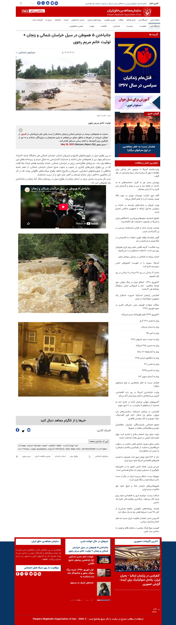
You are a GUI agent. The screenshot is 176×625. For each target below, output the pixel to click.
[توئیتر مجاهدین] (43, 3)
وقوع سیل (74, 456)
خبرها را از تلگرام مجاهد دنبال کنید (63, 420)
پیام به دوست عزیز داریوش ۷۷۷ (145, 339)
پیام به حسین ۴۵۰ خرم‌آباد (147, 345)
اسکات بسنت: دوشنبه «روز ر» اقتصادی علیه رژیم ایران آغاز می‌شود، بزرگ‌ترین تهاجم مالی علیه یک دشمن (137, 499)
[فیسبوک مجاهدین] (39, 3)
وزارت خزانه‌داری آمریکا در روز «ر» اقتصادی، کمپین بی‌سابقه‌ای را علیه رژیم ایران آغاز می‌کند (137, 394)
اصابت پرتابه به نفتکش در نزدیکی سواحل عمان (138, 257)
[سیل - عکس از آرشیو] (63, 83)
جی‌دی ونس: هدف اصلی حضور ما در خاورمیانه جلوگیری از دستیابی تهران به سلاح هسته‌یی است (137, 468)
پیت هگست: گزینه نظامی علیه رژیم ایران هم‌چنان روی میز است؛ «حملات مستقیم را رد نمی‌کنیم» (137, 249)
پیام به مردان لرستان (150, 327)
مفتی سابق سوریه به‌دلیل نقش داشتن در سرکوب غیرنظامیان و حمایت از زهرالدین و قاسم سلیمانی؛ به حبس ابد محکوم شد (137, 447)
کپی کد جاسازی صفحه (99, 441)
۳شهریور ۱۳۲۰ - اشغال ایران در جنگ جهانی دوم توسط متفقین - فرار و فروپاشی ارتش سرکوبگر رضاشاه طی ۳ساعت (137, 286)
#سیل (24, 134)
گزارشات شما (38, 20)
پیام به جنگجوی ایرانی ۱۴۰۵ (147, 358)
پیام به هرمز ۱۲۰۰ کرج (149, 321)
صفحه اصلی (154, 20)
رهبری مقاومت (109, 20)
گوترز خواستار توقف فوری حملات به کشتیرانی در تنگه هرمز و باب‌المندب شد (137, 239)
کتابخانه (58, 20)
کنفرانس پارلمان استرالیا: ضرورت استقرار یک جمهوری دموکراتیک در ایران (137, 297)
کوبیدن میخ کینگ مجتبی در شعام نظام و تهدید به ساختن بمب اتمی (137, 529)
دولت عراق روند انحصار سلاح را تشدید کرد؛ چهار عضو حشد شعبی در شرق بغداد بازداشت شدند (137, 436)
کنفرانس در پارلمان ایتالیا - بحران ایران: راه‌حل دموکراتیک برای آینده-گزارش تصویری (139, 580)
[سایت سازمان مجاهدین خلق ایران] (88, 11)
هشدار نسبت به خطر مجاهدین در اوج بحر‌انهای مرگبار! (137, 384)
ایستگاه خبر (142, 20)
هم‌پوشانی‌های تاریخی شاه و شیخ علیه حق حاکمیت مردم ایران (137, 487)
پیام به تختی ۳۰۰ (151, 364)
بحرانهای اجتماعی (27, 53)
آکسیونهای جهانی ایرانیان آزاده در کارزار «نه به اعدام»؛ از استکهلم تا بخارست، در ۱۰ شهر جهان (137, 403)
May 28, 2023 (67, 144)
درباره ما (49, 20)
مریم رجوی (26, 456)
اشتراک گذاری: (104, 431)
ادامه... (44, 559)
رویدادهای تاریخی (94, 20)
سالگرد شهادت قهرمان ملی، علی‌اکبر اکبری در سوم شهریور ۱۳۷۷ (137, 306)
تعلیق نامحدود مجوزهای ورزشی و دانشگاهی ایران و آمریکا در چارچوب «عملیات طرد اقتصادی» (137, 220)
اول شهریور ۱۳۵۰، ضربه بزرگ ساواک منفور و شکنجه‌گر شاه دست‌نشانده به (80, 573)
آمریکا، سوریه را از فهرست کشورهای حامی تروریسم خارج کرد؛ (137, 264)
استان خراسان (60, 456)
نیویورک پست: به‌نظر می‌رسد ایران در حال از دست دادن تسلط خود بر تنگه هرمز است (137, 478)
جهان (91, 26)
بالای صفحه (155, 609)
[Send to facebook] (17, 430)
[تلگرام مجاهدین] (52, 3)
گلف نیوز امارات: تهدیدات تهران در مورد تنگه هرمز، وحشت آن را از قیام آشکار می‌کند (137, 197)
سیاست (129, 26)
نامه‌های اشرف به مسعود (82, 583)
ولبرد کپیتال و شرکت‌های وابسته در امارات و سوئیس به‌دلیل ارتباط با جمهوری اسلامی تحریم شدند (137, 209)
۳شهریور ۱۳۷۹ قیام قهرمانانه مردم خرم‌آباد (140, 314)
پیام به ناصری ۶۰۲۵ (150, 370)
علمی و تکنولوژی (76, 26)
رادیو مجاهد (130, 20)
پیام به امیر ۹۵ (152, 333)
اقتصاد (103, 26)
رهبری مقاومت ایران (42, 456)
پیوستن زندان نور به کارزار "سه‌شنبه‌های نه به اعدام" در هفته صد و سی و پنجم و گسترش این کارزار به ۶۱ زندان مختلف (137, 186)
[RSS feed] (56, 3)
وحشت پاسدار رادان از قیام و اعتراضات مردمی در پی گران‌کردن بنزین (124, 3)
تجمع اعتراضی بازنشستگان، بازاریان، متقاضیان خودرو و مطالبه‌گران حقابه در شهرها (137, 426)
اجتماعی (116, 26)
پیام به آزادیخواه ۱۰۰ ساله (148, 352)
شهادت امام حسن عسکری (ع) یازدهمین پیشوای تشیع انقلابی (81, 560)
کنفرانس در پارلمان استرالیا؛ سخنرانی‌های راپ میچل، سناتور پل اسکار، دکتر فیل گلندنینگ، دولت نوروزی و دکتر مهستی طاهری (137, 415)
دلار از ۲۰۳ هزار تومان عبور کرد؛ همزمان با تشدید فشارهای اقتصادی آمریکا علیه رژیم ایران (137, 458)
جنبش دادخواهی (78, 20)
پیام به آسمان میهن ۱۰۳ (148, 376)
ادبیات (66, 20)
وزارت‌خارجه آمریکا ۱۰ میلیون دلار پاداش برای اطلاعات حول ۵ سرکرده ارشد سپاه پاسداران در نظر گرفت (137, 173)
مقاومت (142, 26)
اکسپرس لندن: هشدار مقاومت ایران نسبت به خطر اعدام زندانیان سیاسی (137, 520)
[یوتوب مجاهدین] (47, 3)
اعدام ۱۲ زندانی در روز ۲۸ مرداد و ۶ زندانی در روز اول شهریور (137, 274)
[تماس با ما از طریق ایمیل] (35, 574)
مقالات (120, 20)
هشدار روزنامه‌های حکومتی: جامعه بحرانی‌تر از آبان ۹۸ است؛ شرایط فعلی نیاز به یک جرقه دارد (137, 510)
